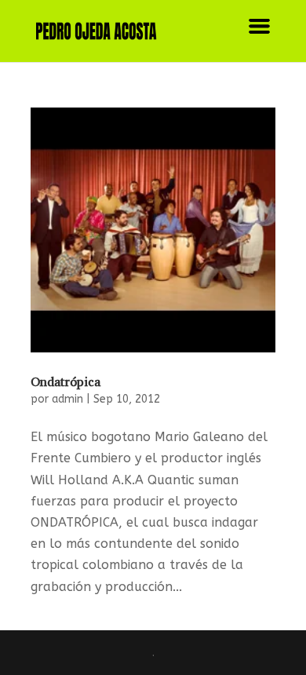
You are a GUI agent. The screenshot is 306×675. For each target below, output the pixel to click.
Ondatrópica (65, 382)
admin (67, 399)
